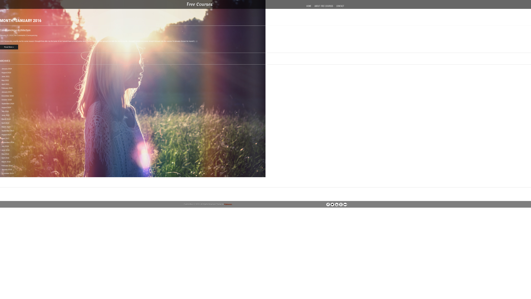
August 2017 (6, 135)
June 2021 (6, 77)
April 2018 (5, 123)
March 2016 (6, 162)
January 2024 (7, 69)
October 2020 (7, 100)
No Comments (19, 35)
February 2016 (7, 166)
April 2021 (5, 84)
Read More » (9, 47)
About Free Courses (324, 6)
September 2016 (8, 142)
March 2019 (6, 119)
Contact (340, 6)
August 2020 (6, 108)
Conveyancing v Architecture (15, 30)
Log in (4, 192)
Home (308, 6)
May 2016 (5, 154)
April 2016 (5, 158)
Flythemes (228, 204)
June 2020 (6, 115)
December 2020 (8, 96)
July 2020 (5, 111)
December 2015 (8, 173)
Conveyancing (31, 35)
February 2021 (7, 88)
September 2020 (8, 104)
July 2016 (5, 146)
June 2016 (6, 150)
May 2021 (5, 80)
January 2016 (7, 170)
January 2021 (7, 92)
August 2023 (6, 73)
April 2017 (5, 139)
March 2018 (6, 127)
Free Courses (200, 4)
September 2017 (8, 131)
